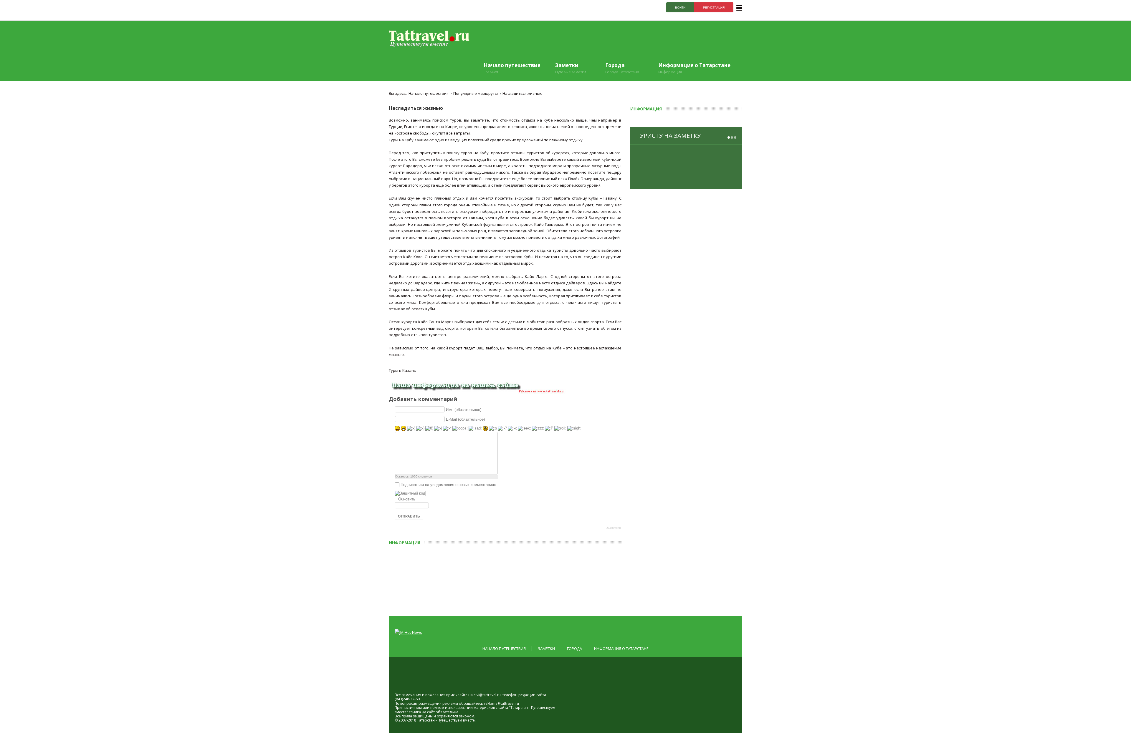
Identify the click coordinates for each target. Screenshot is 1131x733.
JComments (613, 527)
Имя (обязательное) (463, 409)
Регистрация (714, 7)
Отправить (409, 516)
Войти (680, 7)
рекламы (450, 703)
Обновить (406, 499)
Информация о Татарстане (621, 648)
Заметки (546, 648)
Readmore (721, 180)
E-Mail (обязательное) (465, 419)
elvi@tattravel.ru (487, 694)
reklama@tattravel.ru (501, 703)
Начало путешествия (504, 648)
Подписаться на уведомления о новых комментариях (448, 484)
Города (574, 648)
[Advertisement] (526, 578)
